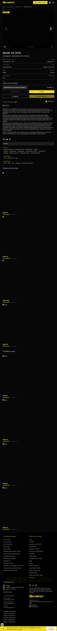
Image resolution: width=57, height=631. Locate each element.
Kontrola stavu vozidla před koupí (12, 568)
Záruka (31, 563)
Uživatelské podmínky (9, 556)
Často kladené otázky (34, 568)
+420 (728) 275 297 (8, 599)
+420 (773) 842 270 (8, 603)
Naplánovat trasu (7, 592)
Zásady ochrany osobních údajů (11, 553)
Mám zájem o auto (40, 2)
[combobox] (15, 587)
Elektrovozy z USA (34, 549)
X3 (21, 7)
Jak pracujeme (33, 546)
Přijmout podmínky (51, 628)
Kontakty (31, 542)
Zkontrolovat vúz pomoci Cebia (14, 87)
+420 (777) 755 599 (8, 596)
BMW (17, 7)
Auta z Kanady (7, 542)
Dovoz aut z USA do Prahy (36, 551)
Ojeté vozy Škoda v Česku (36, 575)
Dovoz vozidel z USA (34, 570)
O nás (30, 539)
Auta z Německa (7, 544)
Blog (30, 561)
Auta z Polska (6, 549)
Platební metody (33, 565)
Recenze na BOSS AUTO (35, 544)
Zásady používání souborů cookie (11, 551)
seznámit (32, 627)
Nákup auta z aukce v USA (10, 570)
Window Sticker (33, 572)
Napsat (16, 96)
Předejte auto (7, 561)
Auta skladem (10, 7)
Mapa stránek (32, 556)
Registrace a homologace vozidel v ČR (13, 565)
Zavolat (41, 91)
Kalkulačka (32, 553)
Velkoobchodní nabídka (9, 558)
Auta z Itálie (6, 546)
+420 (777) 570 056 (8, 607)
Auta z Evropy (7, 539)
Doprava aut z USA (8, 563)
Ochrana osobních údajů (35, 558)
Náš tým (31, 577)
